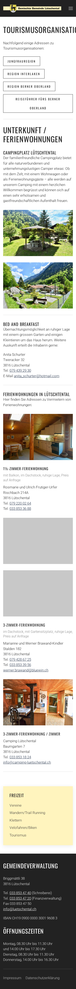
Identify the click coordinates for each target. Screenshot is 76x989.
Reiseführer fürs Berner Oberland (38, 103)
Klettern (16, 820)
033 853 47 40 (20, 893)
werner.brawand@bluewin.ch (25, 670)
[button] (71, 8)
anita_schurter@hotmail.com (36, 376)
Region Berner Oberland (29, 86)
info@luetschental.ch (19, 909)
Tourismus (18, 835)
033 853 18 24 (20, 757)
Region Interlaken (24, 74)
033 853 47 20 (20, 898)
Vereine (16, 805)
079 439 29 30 (20, 370)
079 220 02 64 (20, 503)
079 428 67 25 (20, 659)
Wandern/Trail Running (27, 813)
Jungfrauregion (22, 61)
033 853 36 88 (20, 508)
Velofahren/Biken (23, 827)
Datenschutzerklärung (43, 978)
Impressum (12, 978)
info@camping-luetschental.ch (27, 762)
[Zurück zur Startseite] (32, 8)
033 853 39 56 (20, 665)
